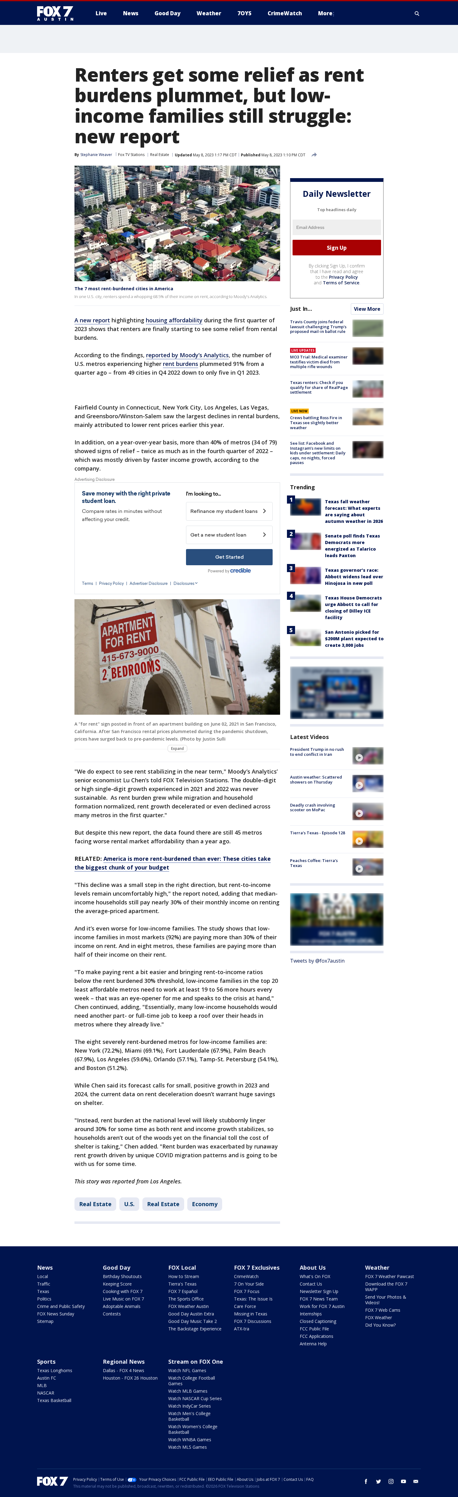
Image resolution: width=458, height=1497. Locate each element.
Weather (377, 1267)
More (325, 13)
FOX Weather (378, 1317)
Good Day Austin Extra (191, 1314)
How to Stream (183, 1276)
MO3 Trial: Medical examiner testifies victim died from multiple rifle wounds (319, 361)
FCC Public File (314, 1329)
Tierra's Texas (182, 1284)
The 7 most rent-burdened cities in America (123, 288)
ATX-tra (241, 1329)
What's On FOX (315, 1276)
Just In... (301, 308)
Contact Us (311, 1284)
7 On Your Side (249, 1284)
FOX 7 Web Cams (382, 1310)
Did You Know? (380, 1325)
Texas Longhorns (54, 1370)
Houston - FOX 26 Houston (130, 1378)
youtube (403, 1481)
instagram (391, 1481)
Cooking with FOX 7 (122, 1291)
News (45, 1267)
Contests (112, 1314)
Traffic (43, 1284)
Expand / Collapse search (417, 13)
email (416, 1481)
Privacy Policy (343, 277)
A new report (92, 320)
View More (367, 309)
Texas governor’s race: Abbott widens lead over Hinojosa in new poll (354, 576)
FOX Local (182, 1267)
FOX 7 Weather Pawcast (389, 1276)
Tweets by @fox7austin (317, 960)
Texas (43, 1291)
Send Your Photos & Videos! (385, 1299)
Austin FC (46, 1378)
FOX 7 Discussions (252, 1321)
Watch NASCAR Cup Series (195, 1398)
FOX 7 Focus (247, 1291)
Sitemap (45, 1321)
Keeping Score (117, 1284)
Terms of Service (341, 283)
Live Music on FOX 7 (123, 1299)
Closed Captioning (318, 1321)
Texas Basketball (54, 1400)
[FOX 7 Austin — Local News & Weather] (57, 13)
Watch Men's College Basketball (189, 1416)
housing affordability (174, 320)
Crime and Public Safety (61, 1306)
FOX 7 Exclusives (256, 1267)
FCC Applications (316, 1336)
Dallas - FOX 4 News (123, 1370)
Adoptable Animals (122, 1306)
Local (42, 1276)
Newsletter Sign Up (319, 1291)
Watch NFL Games (187, 1370)
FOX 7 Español (183, 1291)
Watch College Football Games (191, 1380)
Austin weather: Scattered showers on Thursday (316, 779)
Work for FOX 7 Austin (322, 1306)
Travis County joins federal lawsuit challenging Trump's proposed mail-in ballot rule (318, 326)
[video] (368, 756)
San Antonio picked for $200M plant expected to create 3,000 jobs (354, 638)
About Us (313, 1267)
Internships (311, 1314)
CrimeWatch (246, 1276)
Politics (44, 1299)
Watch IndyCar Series (189, 1406)
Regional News (124, 1361)
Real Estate (159, 154)
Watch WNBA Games (189, 1440)
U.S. (129, 1204)
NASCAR (45, 1393)
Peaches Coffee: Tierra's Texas (314, 863)
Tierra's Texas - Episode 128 (317, 833)
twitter (379, 1481)
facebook (366, 1481)
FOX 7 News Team (319, 1299)
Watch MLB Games (188, 1391)
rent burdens (180, 363)
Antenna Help (313, 1344)
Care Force (245, 1306)
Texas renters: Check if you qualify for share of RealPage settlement (319, 387)
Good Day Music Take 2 (192, 1321)
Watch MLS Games (187, 1447)
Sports (46, 1361)
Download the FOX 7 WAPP (386, 1286)
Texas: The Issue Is (253, 1299)
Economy (204, 1204)
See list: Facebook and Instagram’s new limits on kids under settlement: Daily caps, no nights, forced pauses (318, 452)
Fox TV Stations (131, 154)
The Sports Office (186, 1299)
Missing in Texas (250, 1314)
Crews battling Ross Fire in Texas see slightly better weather (316, 422)
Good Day (116, 1267)
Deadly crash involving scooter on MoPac (312, 807)
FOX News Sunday (55, 1314)
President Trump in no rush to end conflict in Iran (317, 751)
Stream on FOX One (195, 1361)
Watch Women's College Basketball (192, 1429)
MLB (42, 1385)
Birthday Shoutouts (122, 1276)
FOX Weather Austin (188, 1306)
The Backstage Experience (195, 1329)
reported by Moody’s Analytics (187, 355)
